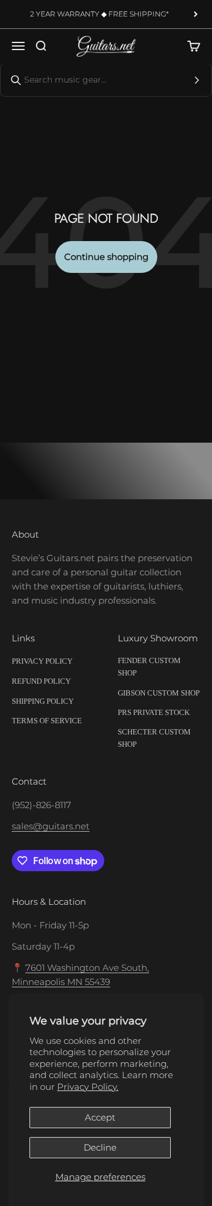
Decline (100, 1147)
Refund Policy (41, 681)
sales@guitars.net (51, 826)
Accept (100, 1117)
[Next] (196, 14)
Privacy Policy (42, 661)
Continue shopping (106, 256)
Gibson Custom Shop (159, 692)
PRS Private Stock (154, 712)
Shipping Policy (43, 701)
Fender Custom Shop (149, 666)
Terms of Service (47, 720)
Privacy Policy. (87, 1086)
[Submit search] (196, 80)
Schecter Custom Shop (154, 738)
